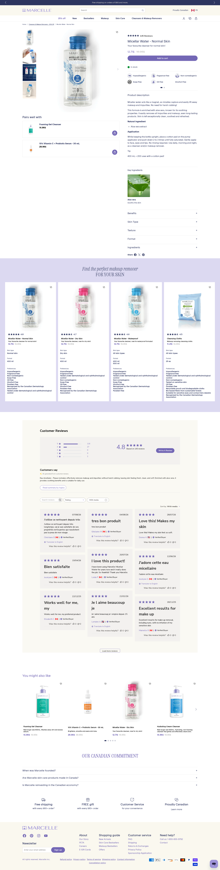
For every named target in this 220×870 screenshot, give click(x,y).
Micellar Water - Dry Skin (71, 338)
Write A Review (165, 450)
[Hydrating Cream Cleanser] (177, 701)
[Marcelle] (37, 10)
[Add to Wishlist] (117, 32)
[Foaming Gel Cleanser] (43, 701)
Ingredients (162, 247)
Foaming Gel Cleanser (50, 124)
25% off (62, 18)
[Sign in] (183, 18)
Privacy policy (79, 859)
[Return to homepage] (40, 828)
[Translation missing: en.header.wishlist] (189, 18)
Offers (102, 849)
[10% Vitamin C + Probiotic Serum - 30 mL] (87, 701)
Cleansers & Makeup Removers (147, 18)
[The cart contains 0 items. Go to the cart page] (196, 18)
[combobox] (75, 500)
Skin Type (162, 221)
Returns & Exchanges (138, 846)
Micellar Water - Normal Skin (65, 24)
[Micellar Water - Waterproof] (136, 307)
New (74, 18)
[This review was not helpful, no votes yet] (78, 546)
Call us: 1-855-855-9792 (171, 839)
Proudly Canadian (180, 10)
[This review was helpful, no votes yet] (73, 546)
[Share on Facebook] (135, 254)
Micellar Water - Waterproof (126, 338)
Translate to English (54, 542)
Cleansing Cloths (174, 338)
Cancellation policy (97, 863)
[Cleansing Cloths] (189, 307)
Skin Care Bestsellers (109, 842)
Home (24, 24)
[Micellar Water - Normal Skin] (30, 307)
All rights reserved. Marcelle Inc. (36, 859)
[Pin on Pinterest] (143, 254)
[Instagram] (39, 836)
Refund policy (66, 859)
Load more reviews (110, 651)
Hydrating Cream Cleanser (168, 726)
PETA (81, 842)
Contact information (126, 859)
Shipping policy (109, 859)
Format (162, 239)
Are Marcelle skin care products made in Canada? (109, 777)
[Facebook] (24, 836)
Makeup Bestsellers (108, 846)
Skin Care (120, 18)
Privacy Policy (134, 849)
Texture (162, 230)
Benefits (162, 213)
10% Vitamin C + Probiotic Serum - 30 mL (59, 143)
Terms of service (94, 859)
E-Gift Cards (85, 849)
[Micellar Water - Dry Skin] (83, 307)
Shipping (132, 842)
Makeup (105, 18)
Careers (83, 846)
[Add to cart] (114, 132)
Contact (164, 842)
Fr (196, 10)
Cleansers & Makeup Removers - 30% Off (41, 24)
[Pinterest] (32, 836)
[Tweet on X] (139, 254)
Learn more (176, 809)
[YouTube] (46, 836)
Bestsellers (89, 18)
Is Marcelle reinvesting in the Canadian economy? (109, 785)
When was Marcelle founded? (109, 770)
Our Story (83, 839)
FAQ (130, 839)
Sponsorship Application (140, 853)
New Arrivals (105, 839)
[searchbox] (49, 500)
